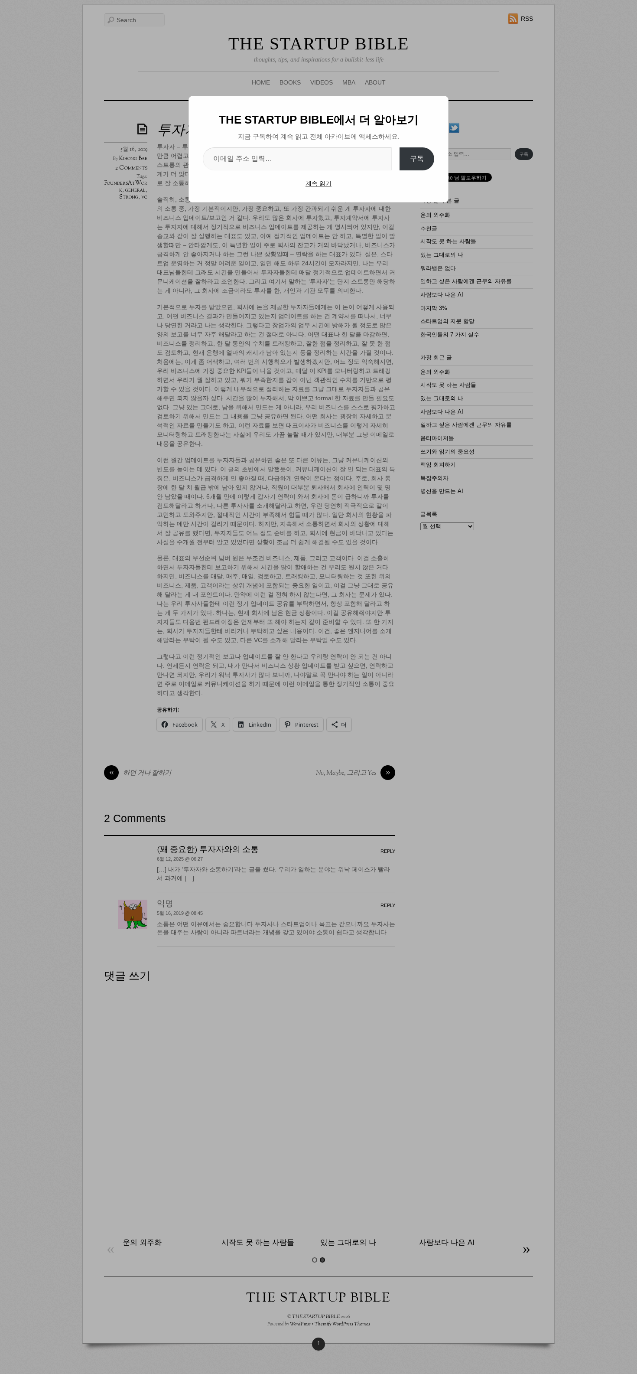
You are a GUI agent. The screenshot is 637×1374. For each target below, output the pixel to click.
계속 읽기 (319, 183)
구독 (417, 158)
